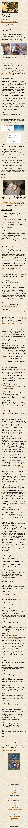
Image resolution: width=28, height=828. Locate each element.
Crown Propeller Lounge (10, 370)
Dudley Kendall (15, 819)
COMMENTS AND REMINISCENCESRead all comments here (12, 202)
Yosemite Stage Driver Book (15, 809)
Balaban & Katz (13, 393)
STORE (15, 803)
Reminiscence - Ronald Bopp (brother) (12, 467)
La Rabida (4, 268)
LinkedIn (14, 793)
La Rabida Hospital (18, 274)
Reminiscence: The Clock (8, 270)
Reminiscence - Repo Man (8, 552)
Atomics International (12, 637)
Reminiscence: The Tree (8, 300)
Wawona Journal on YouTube (9, 22)
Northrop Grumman (17, 70)
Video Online (15, 807)
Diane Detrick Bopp (15, 816)
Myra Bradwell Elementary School (11, 305)
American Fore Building (8, 386)
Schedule (15, 788)
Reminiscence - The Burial (8, 750)
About (14, 792)
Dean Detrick (14, 818)
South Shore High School (14, 311)
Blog (15, 790)
